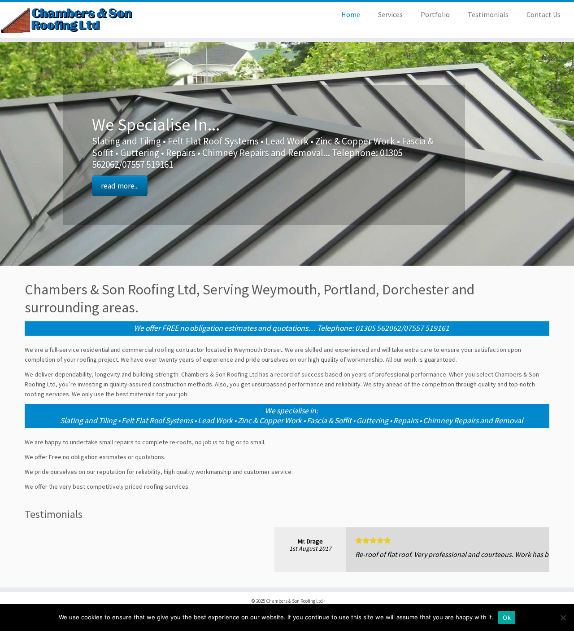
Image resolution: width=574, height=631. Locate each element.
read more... (120, 186)
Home (350, 14)
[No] (562, 617)
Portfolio (435, 14)
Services (390, 14)
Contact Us (543, 14)
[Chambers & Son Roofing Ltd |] (66, 20)
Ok (507, 617)
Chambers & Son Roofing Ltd (294, 601)
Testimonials (488, 14)
